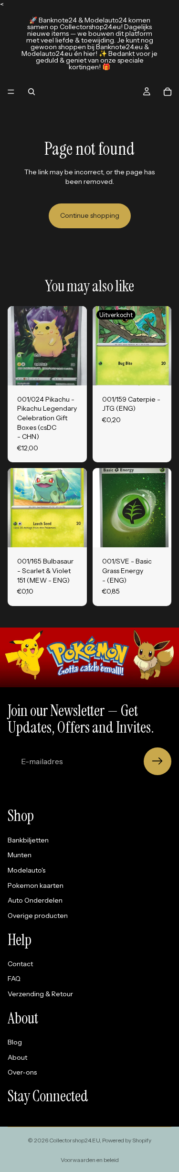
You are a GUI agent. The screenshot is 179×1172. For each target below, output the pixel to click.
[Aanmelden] (157, 761)
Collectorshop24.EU (74, 1140)
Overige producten (38, 915)
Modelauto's (26, 870)
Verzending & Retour (40, 994)
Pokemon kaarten (35, 885)
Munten (20, 855)
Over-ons (22, 1072)
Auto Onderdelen (35, 900)
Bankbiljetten (28, 840)
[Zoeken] (31, 91)
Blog (15, 1042)
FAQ (14, 978)
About (17, 1057)
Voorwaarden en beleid (90, 1159)
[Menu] (11, 92)
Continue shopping (89, 215)
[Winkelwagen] (167, 91)
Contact (20, 963)
